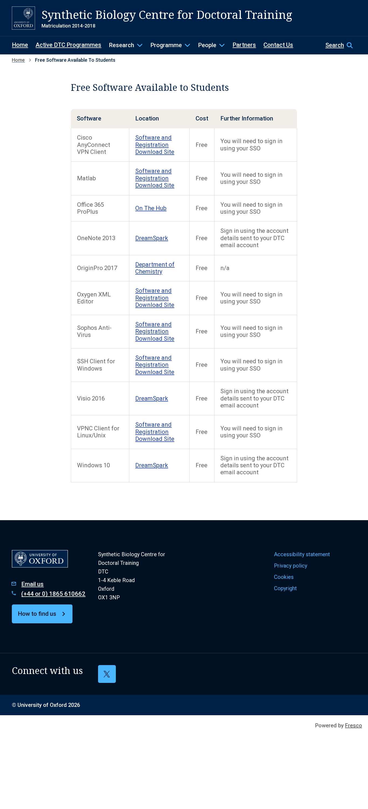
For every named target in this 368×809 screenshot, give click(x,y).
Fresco (353, 725)
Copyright (285, 588)
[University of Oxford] (23, 18)
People (207, 45)
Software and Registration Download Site (154, 144)
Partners (244, 45)
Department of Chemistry (155, 268)
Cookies (284, 577)
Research (121, 45)
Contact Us (278, 45)
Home (20, 45)
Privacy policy (290, 565)
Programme (166, 45)
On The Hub (150, 208)
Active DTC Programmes (68, 45)
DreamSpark (151, 238)
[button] (340, 45)
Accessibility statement (302, 554)
